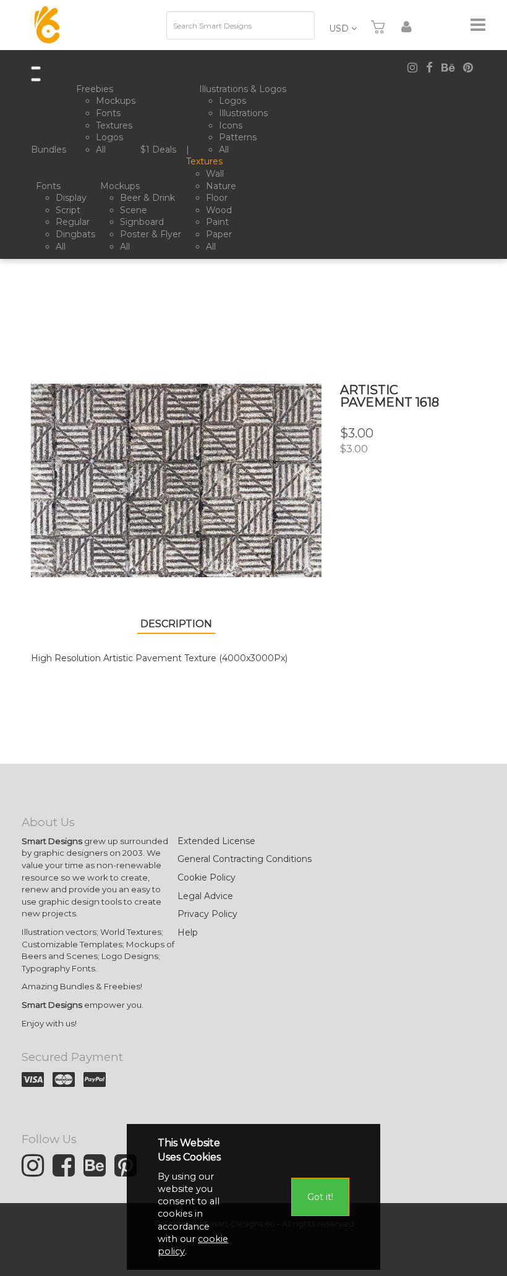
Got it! (320, 1196)
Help (187, 932)
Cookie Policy (206, 877)
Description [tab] (176, 624)
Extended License (216, 841)
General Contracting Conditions (244, 858)
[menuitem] (51, 150)
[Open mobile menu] (36, 68)
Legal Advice (205, 896)
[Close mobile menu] (36, 80)
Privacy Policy (207, 913)
